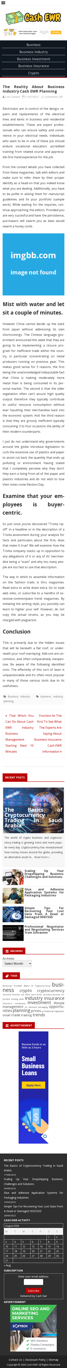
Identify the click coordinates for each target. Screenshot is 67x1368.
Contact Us (15, 1359)
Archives (8, 958)
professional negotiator (53, 1011)
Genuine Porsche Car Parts (16, 994)
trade (15, 1015)
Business (33, 44)
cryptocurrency (50, 990)
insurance (54, 998)
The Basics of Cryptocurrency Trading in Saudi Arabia (33, 817)
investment (39, 1002)
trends (39, 1014)
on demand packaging (36, 1007)
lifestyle (59, 1003)
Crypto (33, 73)
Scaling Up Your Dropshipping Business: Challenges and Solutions (44, 874)
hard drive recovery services (45, 994)
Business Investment (33, 59)
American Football (12, 985)
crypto (26, 990)
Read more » (42, 857)
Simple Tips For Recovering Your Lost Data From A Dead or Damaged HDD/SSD (44, 912)
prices (36, 1010)
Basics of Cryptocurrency (37, 985)
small (7, 1015)
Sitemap (53, 1359)
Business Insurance (33, 66)
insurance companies (14, 1003)
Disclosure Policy (35, 1359)
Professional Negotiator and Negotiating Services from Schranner (44, 929)
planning (9, 701)
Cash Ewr (41, 1296)
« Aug (7, 1265)
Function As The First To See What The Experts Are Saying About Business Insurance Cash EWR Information (48, 734)
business (46, 696)
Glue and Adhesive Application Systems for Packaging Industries (44, 892)
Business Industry (33, 52)
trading (26, 1015)
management (13, 1006)
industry (58, 696)
